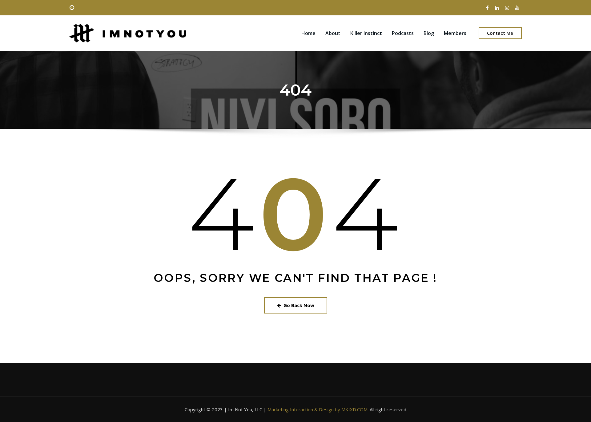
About (332, 33)
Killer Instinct (366, 33)
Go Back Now (298, 305)
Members (455, 33)
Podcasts (403, 33)
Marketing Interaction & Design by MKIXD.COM (317, 409)
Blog (429, 33)
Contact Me (500, 33)
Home (308, 33)
